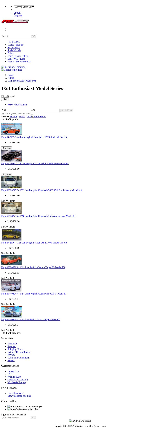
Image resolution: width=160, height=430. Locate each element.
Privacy (11, 354)
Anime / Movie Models (19, 61)
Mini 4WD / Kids (16, 58)
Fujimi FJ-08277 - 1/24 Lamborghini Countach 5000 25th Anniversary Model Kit (41, 190)
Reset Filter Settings (17, 104)
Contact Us (13, 371)
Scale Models (14, 50)
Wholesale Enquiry (17, 382)
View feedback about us (19, 395)
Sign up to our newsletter (13, 414)
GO (33, 36)
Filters (5, 99)
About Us (12, 343)
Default (13, 116)
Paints (10, 53)
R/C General (14, 47)
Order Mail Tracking (18, 379)
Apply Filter (67, 110)
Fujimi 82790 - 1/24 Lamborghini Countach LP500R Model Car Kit (35, 163)
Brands (11, 360)
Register (18, 15)
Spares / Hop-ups (16, 44)
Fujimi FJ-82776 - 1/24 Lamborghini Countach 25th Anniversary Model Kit (38, 216)
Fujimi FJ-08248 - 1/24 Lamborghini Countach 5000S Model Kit (33, 293)
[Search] (32, 114)
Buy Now (6, 148)
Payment (12, 346)
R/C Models (14, 42)
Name (22, 116)
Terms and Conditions (18, 357)
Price (29, 116)
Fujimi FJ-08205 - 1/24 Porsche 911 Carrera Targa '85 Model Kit (33, 267)
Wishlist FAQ (14, 376)
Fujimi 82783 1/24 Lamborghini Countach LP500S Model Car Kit (34, 137)
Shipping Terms (15, 349)
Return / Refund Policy (19, 352)
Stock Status (39, 116)
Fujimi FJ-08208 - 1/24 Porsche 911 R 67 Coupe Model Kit (30, 319)
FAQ (10, 374)
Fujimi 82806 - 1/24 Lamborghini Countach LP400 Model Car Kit (34, 242)
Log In (17, 12)
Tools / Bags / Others (18, 56)
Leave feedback (15, 393)
